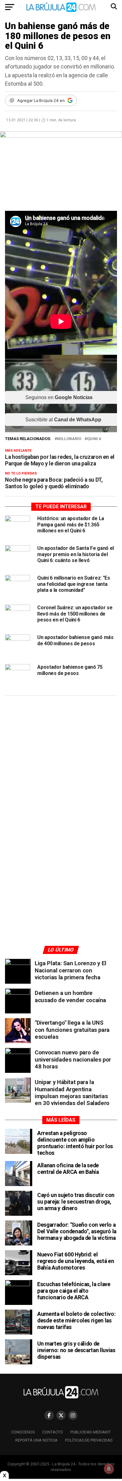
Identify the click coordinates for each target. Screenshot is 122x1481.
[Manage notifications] (109, 1469)
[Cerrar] (4, 1475)
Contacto (52, 1432)
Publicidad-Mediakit (90, 1432)
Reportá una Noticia (36, 1440)
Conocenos (23, 1432)
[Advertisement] (61, 760)
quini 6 (94, 439)
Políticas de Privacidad (89, 1440)
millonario (69, 439)
